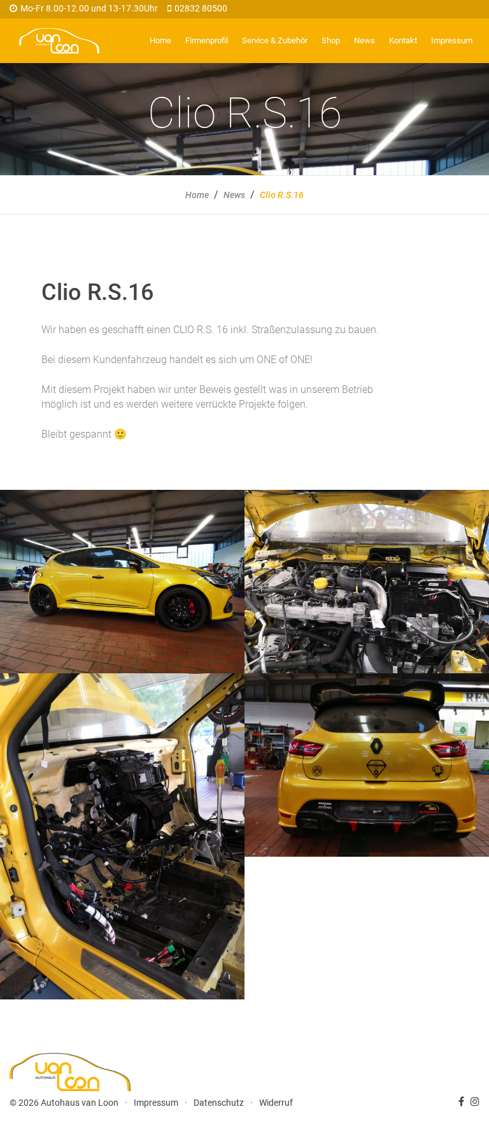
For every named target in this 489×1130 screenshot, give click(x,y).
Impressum (451, 40)
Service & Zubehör (275, 40)
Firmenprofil (206, 40)
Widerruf (276, 1103)
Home (160, 40)
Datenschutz (219, 1103)
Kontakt (403, 40)
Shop (331, 40)
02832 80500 (200, 8)
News (364, 40)
